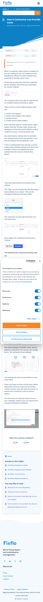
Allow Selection (21, 332)
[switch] (38, 297)
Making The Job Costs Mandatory (19, 487)
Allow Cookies (21, 325)
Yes (27, 442)
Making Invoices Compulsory (17, 492)
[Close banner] (40, 261)
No (17, 442)
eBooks (6, 579)
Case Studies (8, 576)
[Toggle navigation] (38, 3)
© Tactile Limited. (21, 599)
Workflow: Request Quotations (18, 478)
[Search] (37, 13)
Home (5, 9)
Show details (32, 319)
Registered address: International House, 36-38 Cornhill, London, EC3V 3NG (21, 594)
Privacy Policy (26, 282)
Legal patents (22, 589)
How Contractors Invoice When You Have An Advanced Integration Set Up (22, 505)
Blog (5, 573)
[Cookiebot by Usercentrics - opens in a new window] (26, 261)
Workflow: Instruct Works (16, 474)
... (11, 9)
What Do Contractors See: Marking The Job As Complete (22, 497)
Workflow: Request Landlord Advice (19, 470)
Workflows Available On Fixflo (18, 465)
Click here (10, 62)
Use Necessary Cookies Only (21, 339)
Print (9, 456)
